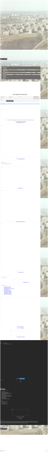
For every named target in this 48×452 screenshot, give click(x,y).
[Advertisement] (20, 86)
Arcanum (19, 421)
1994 (8, 421)
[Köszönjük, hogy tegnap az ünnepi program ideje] (15, 348)
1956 (4, 421)
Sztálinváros (1, 10)
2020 (9, 421)
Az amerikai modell (4, 394)
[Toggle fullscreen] (3, 450)
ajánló (17, 421)
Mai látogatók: (3, 402)
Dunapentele (28, 421)
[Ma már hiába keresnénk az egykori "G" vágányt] (25, 374)
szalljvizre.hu (20, 418)
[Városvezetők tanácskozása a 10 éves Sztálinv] (35, 360)
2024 (14, 421)
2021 (11, 421)
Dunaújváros (31, 421)
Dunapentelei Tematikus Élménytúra (21, 221)
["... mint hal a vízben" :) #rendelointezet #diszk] (5, 346)
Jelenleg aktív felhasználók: (5, 401)
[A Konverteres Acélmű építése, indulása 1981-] (35, 348)
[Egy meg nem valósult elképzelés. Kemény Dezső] (5, 374)
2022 (12, 421)
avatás (21, 421)
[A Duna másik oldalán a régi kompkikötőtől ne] (5, 359)
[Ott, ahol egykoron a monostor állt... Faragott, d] (25, 361)
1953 (3, 421)
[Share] (2, 450)
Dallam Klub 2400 (5, 70)
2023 (13, 421)
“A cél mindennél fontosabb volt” (6, 54)
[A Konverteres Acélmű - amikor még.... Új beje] (5, 353)
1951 (0, 421)
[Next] (1, 451)
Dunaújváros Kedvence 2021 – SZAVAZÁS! (6, 396)
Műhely (4, 77)
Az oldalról (4, 76)
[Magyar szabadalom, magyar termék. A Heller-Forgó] (15, 360)
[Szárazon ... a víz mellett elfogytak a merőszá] (5, 366)
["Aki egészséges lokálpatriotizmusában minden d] (25, 348)
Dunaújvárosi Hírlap (35, 421)
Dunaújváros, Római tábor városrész (6, 398)
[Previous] (0, 451)
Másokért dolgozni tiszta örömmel (6, 40)
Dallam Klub (23, 421)
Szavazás (4, 78)
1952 (2, 421)
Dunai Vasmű (26, 421)
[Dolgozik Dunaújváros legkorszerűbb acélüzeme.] (15, 354)
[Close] (0, 450)
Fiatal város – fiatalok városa (5, 12)
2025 (16, 421)
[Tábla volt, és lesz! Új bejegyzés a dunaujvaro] (35, 372)
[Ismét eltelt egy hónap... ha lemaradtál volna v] (15, 374)
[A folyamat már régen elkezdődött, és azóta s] (35, 366)
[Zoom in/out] (5, 450)
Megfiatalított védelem (26, 282)
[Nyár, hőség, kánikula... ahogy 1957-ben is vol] (15, 366)
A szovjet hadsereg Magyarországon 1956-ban (7, 395)
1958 (6, 421)
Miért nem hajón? (3, 26)
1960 (7, 421)
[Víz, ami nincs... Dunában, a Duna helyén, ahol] (25, 367)
